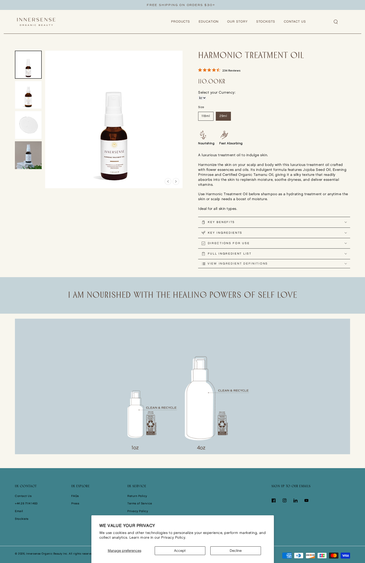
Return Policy (137, 496)
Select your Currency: (216, 92)
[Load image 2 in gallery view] (28, 95)
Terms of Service (139, 503)
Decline (236, 550)
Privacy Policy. (173, 537)
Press (75, 503)
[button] (336, 22)
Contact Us (23, 496)
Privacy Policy (137, 511)
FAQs (75, 496)
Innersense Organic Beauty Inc (46, 554)
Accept (180, 550)
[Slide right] (176, 181)
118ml (206, 116)
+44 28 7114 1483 (26, 503)
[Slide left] (168, 181)
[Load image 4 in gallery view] (28, 155)
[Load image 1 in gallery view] (28, 65)
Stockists (22, 519)
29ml (223, 116)
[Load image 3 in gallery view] (28, 125)
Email (19, 511)
